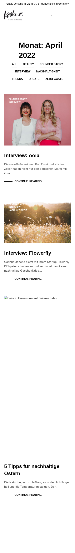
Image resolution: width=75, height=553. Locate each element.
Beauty (28, 64)
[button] (48, 15)
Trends (17, 79)
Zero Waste (54, 79)
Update (34, 79)
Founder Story (51, 64)
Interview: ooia (21, 155)
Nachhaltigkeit (48, 71)
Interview (22, 71)
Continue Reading (28, 181)
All (14, 64)
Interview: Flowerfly (27, 253)
